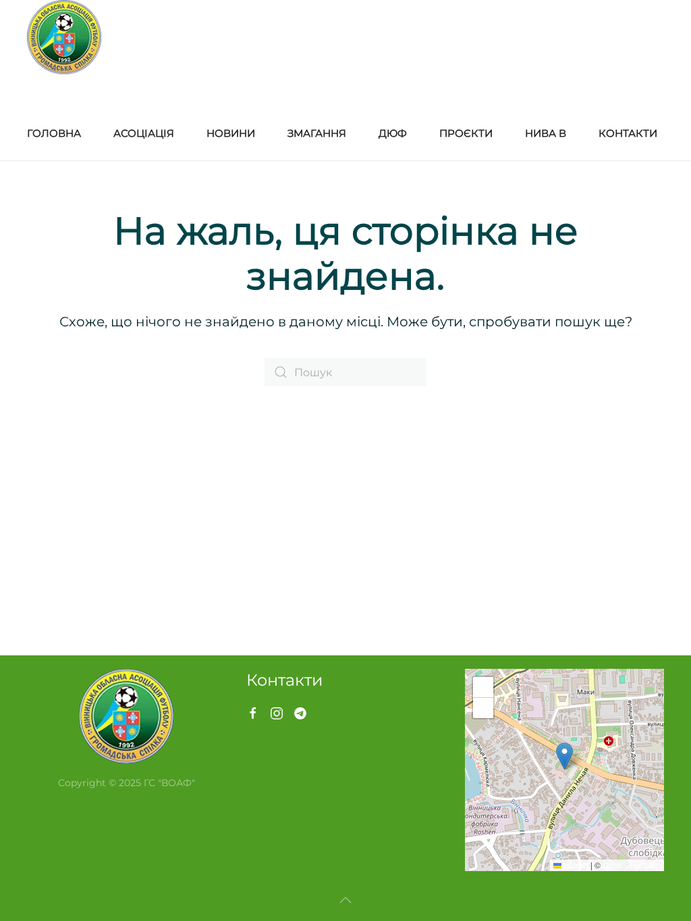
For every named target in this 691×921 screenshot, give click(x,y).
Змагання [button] (316, 133)
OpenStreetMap (632, 864)
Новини (230, 133)
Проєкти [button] (466, 133)
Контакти (628, 133)
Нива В (545, 133)
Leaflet (574, 864)
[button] (564, 756)
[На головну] (64, 37)
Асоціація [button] (143, 133)
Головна (54, 133)
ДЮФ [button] (393, 133)
